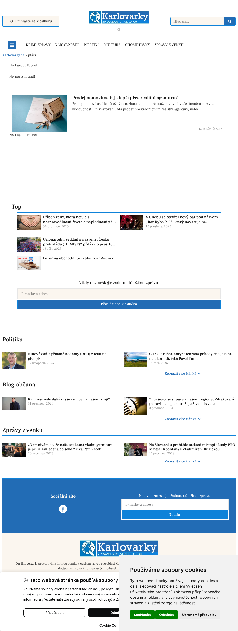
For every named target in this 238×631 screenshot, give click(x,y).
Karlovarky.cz (13, 55)
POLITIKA (92, 45)
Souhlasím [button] (142, 615)
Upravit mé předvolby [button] (199, 615)
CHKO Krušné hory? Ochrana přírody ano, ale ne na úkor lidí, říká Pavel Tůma (190, 356)
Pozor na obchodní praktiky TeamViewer (78, 258)
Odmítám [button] (166, 615)
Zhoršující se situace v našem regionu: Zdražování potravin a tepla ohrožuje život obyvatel (191, 401)
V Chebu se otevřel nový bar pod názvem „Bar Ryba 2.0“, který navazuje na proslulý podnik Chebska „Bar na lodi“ (182, 222)
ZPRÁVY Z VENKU (169, 45)
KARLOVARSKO (67, 45)
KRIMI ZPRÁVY (38, 45)
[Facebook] (119, 29)
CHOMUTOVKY (137, 45)
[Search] (229, 21)
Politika (12, 339)
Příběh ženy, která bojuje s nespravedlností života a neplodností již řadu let (77, 222)
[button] (12, 45)
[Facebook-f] (63, 509)
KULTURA (112, 45)
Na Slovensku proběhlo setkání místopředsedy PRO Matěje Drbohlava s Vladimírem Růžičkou (192, 446)
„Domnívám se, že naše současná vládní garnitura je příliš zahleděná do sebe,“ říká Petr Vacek (70, 446)
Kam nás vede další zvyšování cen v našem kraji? (69, 399)
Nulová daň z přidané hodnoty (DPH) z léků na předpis (67, 356)
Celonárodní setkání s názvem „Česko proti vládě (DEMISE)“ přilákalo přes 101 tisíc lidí (79, 244)
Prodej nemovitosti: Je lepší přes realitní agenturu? (125, 98)
